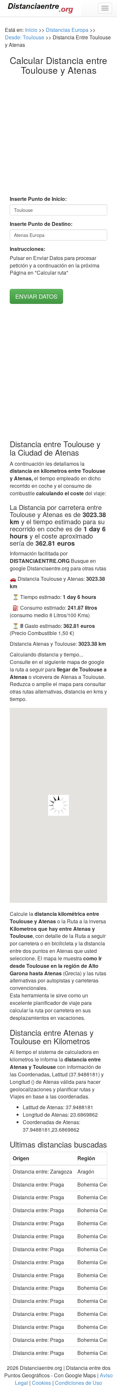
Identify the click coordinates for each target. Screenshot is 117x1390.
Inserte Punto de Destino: (41, 223)
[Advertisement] (58, 136)
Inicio (31, 29)
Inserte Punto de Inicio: (38, 198)
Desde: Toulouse (24, 37)
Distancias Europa (67, 29)
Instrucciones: (27, 249)
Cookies (41, 1382)
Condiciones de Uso (78, 1382)
